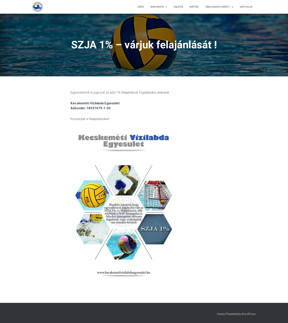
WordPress (249, 314)
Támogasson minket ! (218, 6)
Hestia (221, 314)
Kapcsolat (246, 6)
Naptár (193, 6)
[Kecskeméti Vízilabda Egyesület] (37, 7)
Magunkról (157, 6)
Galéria (178, 6)
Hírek (141, 6)
